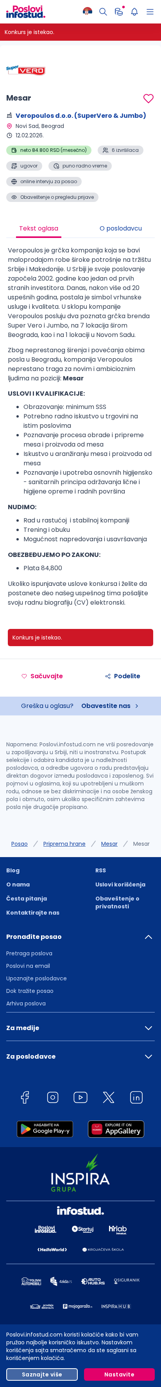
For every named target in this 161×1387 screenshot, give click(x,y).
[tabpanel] (80, 429)
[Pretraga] (103, 11)
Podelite (127, 676)
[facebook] (24, 1099)
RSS (100, 870)
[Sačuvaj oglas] (148, 98)
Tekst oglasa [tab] (38, 228)
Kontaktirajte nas (32, 913)
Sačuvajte (46, 676)
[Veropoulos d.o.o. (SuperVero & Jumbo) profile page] (25, 70)
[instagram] (53, 1099)
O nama (18, 884)
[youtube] (80, 1099)
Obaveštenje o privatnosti (117, 902)
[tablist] (80, 229)
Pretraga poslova (29, 953)
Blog (13, 870)
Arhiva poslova (26, 1003)
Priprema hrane (64, 844)
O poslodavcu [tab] (121, 228)
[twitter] (108, 1099)
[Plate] (119, 11)
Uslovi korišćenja (120, 884)
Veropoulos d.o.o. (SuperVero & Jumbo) (81, 115)
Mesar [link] (141, 844)
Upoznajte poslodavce (36, 978)
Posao (19, 844)
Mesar (109, 844)
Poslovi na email (28, 966)
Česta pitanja (26, 898)
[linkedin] (136, 1099)
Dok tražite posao (30, 991)
